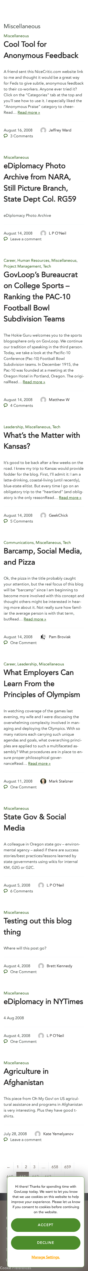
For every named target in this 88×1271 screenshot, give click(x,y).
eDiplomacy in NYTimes (43, 1002)
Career (9, 260)
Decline (45, 1242)
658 (55, 1167)
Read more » (29, 112)
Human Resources (33, 260)
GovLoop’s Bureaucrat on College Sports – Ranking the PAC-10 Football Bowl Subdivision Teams (41, 297)
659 (67, 1167)
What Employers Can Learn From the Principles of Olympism (42, 684)
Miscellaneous (16, 36)
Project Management (22, 266)
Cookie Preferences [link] (15, 1268)
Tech (47, 266)
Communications (19, 542)
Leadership (13, 427)
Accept (46, 1225)
